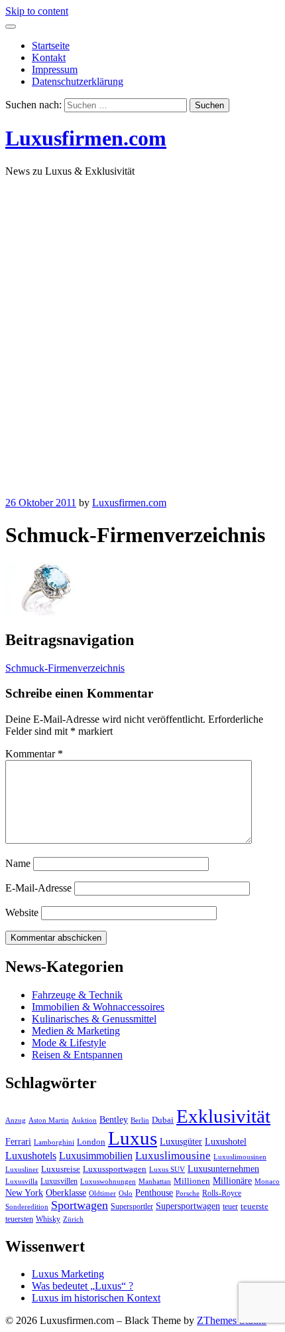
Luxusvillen (59, 1181)
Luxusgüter (181, 1142)
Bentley (113, 1120)
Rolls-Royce (221, 1193)
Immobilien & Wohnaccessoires (98, 1006)
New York (24, 1192)
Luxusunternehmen (223, 1169)
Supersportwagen (188, 1205)
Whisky (48, 1219)
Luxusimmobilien (96, 1155)
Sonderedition (26, 1206)
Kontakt (49, 57)
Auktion (84, 1120)
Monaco (267, 1181)
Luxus (132, 1138)
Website (21, 912)
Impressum (55, 69)
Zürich (73, 1219)
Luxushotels (30, 1155)
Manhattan (155, 1181)
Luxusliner (21, 1169)
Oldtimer (102, 1193)
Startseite (51, 45)
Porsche (188, 1193)
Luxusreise (60, 1169)
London (91, 1142)
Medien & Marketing (76, 1030)
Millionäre (232, 1181)
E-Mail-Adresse (38, 888)
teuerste (254, 1206)
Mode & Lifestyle (69, 1042)
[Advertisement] (142, 331)
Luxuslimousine (173, 1155)
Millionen (192, 1181)
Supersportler (132, 1206)
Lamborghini (54, 1142)
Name (17, 863)
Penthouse (154, 1193)
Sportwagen (79, 1205)
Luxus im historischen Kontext (96, 1297)
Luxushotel (226, 1141)
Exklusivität (223, 1116)
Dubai (163, 1120)
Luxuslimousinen (239, 1157)
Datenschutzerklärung (77, 81)
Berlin (140, 1120)
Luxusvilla (21, 1181)
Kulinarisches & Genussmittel (94, 1018)
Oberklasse (66, 1193)
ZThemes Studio (231, 1320)
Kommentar (34, 753)
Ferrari (18, 1141)
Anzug (15, 1120)
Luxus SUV (167, 1169)
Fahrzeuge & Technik (77, 994)
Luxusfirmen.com (85, 138)
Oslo (126, 1193)
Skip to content (36, 11)
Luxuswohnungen (108, 1181)
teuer (230, 1206)
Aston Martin (48, 1120)
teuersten (19, 1219)
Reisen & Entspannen (77, 1054)
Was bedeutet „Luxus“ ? (82, 1285)
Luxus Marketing (68, 1274)
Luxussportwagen (114, 1169)
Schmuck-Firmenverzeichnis (65, 668)
